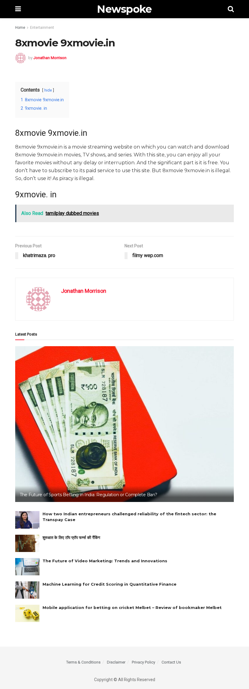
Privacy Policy (143, 662)
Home (20, 27)
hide (48, 90)
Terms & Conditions (83, 662)
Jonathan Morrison (50, 57)
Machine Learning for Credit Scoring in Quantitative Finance (109, 584)
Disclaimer (116, 662)
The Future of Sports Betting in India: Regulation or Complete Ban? (88, 494)
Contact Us (171, 662)
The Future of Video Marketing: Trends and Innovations (105, 560)
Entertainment (42, 27)
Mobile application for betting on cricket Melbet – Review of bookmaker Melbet (132, 607)
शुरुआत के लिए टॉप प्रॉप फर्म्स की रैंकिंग (71, 537)
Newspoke (124, 9)
